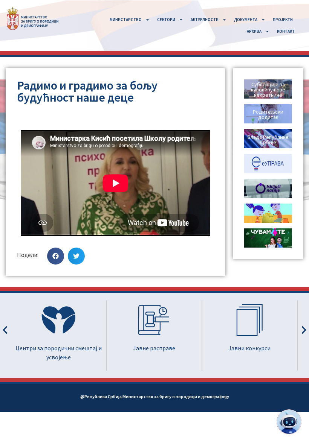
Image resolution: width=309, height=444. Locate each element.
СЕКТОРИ (166, 19)
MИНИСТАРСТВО (126, 19)
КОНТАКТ (286, 31)
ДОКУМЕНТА (245, 19)
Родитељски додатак (268, 114)
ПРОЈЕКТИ (283, 19)
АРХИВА (254, 31)
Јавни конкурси (184, 348)
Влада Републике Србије (268, 140)
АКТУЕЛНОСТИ (205, 19)
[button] (55, 256)
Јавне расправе (89, 348)
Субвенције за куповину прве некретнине (268, 89)
